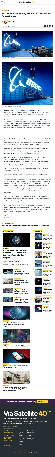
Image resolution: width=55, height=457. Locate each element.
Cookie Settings (8, 437)
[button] (2, 2)
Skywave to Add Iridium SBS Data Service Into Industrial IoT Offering (22, 291)
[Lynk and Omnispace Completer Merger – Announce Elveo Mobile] (16, 355)
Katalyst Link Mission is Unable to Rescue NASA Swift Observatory (47, 282)
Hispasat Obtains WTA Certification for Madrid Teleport (21, 282)
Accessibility (7, 445)
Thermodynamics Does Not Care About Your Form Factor (47, 291)
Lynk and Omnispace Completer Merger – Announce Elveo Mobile (16, 366)
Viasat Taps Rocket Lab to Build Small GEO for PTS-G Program (47, 300)
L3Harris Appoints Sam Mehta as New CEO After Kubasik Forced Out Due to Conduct (47, 255)
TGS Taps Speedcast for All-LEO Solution (16, 346)
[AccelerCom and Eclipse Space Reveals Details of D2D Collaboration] (8, 271)
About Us (6, 430)
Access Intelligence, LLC (24, 452)
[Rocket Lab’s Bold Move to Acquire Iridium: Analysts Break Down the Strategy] (16, 312)
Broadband (6, 217)
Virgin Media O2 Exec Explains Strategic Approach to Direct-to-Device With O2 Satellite (21, 300)
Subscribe (21, 446)
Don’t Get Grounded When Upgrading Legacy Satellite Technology (25, 225)
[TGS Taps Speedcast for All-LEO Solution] (16, 336)
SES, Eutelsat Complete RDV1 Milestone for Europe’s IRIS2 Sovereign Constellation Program (15, 254)
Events (12, 435)
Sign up (29, 440)
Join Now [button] (41, 401)
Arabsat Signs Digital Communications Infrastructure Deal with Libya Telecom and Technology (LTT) (15, 388)
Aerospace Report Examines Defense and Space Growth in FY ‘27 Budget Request (47, 274)
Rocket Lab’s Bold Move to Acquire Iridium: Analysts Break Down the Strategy (13, 324)
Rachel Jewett (11, 21)
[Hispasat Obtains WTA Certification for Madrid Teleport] (8, 281)
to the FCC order (41, 125)
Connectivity (5, 10)
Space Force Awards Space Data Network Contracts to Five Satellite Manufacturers (47, 247)
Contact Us (6, 435)
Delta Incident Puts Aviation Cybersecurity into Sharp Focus (47, 264)
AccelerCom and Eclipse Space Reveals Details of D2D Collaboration (21, 273)
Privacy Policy (7, 438)
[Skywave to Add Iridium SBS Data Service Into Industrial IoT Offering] (8, 290)
